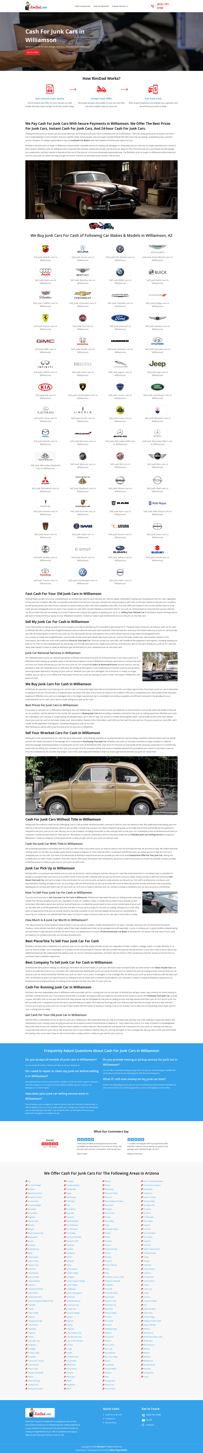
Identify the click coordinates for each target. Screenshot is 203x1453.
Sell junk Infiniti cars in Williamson (45, 374)
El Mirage (70, 1201)
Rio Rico (108, 1317)
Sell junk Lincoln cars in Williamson (83, 420)
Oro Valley (109, 1221)
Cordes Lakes (34, 1352)
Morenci (108, 1197)
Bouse (30, 1241)
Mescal (108, 1181)
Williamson (148, 1360)
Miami (107, 1185)
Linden (69, 1352)
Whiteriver (148, 1341)
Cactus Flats (33, 1257)
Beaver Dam (33, 1221)
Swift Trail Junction (151, 1249)
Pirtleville (109, 1285)
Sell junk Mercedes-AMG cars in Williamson (120, 443)
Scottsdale (109, 1364)
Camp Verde (33, 1261)
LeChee (69, 1345)
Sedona (108, 1372)
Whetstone (148, 1333)
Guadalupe (71, 1289)
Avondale (32, 1209)
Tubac (146, 1293)
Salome (108, 1341)
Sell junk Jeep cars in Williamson (157, 374)
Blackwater (32, 1237)
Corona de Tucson (36, 1360)
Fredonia (70, 1245)
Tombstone (148, 1277)
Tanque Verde (149, 1253)
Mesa (68, 1388)
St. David (147, 1209)
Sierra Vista (110, 1388)
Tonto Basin (148, 1281)
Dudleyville (71, 1189)
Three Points (149, 1269)
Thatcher (147, 1265)
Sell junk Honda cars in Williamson (83, 351)
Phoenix (108, 1261)
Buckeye (31, 1245)
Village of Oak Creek (152, 1321)
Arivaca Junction (35, 1197)
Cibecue (31, 1317)
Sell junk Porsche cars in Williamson (82, 513)
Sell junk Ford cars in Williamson (120, 328)
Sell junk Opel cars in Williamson (157, 490)
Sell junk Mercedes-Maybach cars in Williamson (45, 467)
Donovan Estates (35, 1388)
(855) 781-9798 (153, 1414)
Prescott (108, 1289)
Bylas (30, 1253)
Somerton (147, 1193)
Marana (69, 1372)
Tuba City (147, 1289)
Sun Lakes (147, 1237)
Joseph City (71, 1309)
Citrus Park (33, 1325)
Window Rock (149, 1364)
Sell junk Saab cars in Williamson (83, 536)
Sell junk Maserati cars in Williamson (157, 420)
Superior (147, 1241)
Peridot (108, 1257)
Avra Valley (32, 1213)
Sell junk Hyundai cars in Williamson (157, 351)
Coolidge (31, 1348)
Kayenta (69, 1321)
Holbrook (70, 1297)
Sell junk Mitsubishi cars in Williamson (45, 490)
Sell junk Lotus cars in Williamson (120, 420)
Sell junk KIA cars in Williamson (45, 397)
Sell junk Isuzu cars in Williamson (83, 374)
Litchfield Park (72, 1356)
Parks (107, 1237)
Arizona (150, 1424)
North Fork (110, 1213)
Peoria (108, 1253)
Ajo (29, 1181)
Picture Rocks (111, 1265)
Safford (108, 1333)
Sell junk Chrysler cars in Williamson (120, 305)
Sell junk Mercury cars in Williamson (82, 466)
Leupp (69, 1348)
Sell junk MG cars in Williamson (120, 466)
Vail (144, 1305)
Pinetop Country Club (114, 1277)
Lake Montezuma (74, 1337)
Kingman (70, 1329)
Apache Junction (35, 1193)
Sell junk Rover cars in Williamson (45, 536)
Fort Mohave (72, 1229)
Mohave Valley (111, 1193)
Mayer (69, 1380)
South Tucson (149, 1197)
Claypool (31, 1333)
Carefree (31, 1269)
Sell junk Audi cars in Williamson (45, 282)
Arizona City (33, 1201)
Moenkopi (109, 1189)
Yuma (145, 1376)
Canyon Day (33, 1265)
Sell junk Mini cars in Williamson (157, 466)
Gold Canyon (71, 1269)
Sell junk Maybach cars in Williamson (83, 490)
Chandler (32, 1305)
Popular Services (119, 6)
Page (107, 1225)
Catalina (31, 1285)
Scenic (107, 1360)
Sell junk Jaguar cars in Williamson (120, 374)
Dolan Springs (34, 1380)
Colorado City (34, 1341)
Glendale (70, 1261)
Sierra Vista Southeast (153, 1181)
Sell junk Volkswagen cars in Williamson (82, 582)
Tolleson (147, 1273)
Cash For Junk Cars (82, 6)
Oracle (107, 1217)
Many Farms (71, 1368)
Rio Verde (109, 1321)
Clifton (31, 1337)
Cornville (31, 1356)
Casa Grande (33, 1277)
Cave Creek (33, 1293)
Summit (146, 1225)
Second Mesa (110, 1368)
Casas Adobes (34, 1281)
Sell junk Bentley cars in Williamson (83, 282)
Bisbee (31, 1229)
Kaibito (69, 1317)
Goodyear (70, 1277)
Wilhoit (146, 1348)
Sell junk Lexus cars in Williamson (45, 420)
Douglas (70, 1181)
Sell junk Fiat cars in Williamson (83, 328)
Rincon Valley (110, 1313)
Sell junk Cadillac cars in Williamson (45, 305)
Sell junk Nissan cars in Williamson (120, 490)
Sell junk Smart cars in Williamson (82, 559)
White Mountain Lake (152, 1337)
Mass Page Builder (118, 1450)
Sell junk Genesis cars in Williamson (157, 328)
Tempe (146, 1261)
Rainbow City (110, 1305)
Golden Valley (72, 1273)
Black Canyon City (35, 1233)
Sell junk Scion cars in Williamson (158, 536)
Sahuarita (109, 1337)
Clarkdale (32, 1329)
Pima (107, 1269)
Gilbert (69, 1257)
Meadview (70, 1384)
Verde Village (149, 1317)
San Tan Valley (111, 1356)
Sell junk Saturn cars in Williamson (120, 536)
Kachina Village (73, 1313)
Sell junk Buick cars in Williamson (157, 282)
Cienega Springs (35, 1321)
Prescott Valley (111, 1293)
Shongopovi (110, 1380)
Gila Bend (70, 1253)
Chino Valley (33, 1313)
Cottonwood (33, 1364)
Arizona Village (34, 1205)
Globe (68, 1265)
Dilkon (30, 1376)
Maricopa (70, 1376)
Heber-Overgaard (74, 1293)
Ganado (69, 1249)
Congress (32, 1345)
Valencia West (149, 1309)
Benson (31, 1225)
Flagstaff (70, 1213)
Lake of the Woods (74, 1341)
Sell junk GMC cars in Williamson (45, 351)
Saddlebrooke (111, 1329)
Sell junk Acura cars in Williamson (83, 259)
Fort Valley (71, 1233)
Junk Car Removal (101, 6)
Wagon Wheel (149, 1325)
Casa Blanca (33, 1273)
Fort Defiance (72, 1225)
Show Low (109, 1384)
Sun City (146, 1229)
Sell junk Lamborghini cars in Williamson (83, 397)
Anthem (31, 1189)
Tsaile (146, 1285)
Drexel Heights (72, 1185)
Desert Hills (33, 1368)
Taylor (146, 1257)
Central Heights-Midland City (40, 1301)
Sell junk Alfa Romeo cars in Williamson (120, 259)
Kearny (69, 1325)
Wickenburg (148, 1345)
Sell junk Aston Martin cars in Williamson (157, 259)
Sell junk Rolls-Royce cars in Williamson (157, 513)
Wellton (146, 1329)
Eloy (68, 1205)
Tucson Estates (150, 1301)
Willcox (146, 1352)
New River (109, 1205)
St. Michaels (148, 1217)
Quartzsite (109, 1297)
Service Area (110, 1422)
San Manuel (110, 1352)
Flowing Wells (72, 1221)
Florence (70, 1217)
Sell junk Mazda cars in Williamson (45, 443)
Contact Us (110, 1418)
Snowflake (147, 1189)
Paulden (108, 1241)
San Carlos (109, 1345)
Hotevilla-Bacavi (73, 1301)
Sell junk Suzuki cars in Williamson (157, 559)
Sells (107, 1376)
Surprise (147, 1245)
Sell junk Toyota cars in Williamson (45, 582)
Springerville (148, 1205)
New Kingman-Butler (114, 1201)
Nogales (108, 1209)
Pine (107, 1273)
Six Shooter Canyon (152, 1185)
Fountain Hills (72, 1241)
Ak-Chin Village (34, 1185)
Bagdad (31, 1217)
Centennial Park (35, 1297)
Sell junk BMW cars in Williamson (120, 282)
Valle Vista (147, 1313)
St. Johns (147, 1213)
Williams (147, 1356)
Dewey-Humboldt (35, 1372)
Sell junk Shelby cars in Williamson (45, 559)
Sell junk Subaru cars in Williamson (120, 559)
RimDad (100, 1446)
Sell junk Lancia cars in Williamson (120, 397)
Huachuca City (72, 1305)
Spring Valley (149, 1201)
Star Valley (148, 1221)
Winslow (147, 1368)
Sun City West (149, 1233)
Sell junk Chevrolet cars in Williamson (83, 305)
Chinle (30, 1309)
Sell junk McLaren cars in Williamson (83, 443)
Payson (108, 1245)
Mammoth (70, 1364)
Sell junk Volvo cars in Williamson (120, 582)
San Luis (108, 1348)
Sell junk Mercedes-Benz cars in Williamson (157, 443)
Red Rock (109, 1309)
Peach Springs (111, 1249)
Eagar (68, 1193)
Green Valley (71, 1285)
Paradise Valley (111, 1229)
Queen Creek (110, 1301)
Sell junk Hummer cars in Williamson (120, 351)
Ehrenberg (71, 1197)
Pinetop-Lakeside (112, 1281)
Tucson (146, 1297)
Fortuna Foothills (73, 1237)
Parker (108, 1233)
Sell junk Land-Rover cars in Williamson (157, 397)
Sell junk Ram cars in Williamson (120, 513)
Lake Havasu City (73, 1333)
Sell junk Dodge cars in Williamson (157, 305)
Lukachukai (71, 1360)
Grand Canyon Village (75, 1281)
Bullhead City (33, 1249)
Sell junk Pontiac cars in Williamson (45, 513)
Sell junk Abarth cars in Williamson (45, 259)
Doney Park (33, 1384)
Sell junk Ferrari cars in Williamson (45, 328)
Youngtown (148, 1372)
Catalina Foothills (35, 1289)
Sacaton (108, 1325)
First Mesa (70, 1209)
